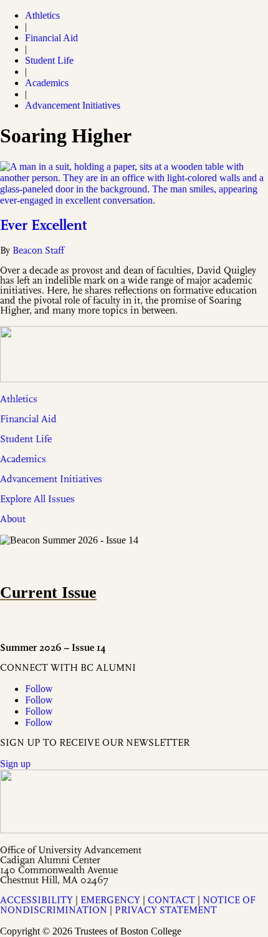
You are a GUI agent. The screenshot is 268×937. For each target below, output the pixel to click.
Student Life (49, 60)
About (13, 520)
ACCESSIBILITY (36, 901)
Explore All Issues (37, 500)
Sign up (15, 763)
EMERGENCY (110, 901)
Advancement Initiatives (72, 105)
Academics (47, 82)
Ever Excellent (43, 226)
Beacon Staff (38, 251)
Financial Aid (51, 37)
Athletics (42, 15)
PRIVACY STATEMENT (166, 911)
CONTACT (171, 901)
